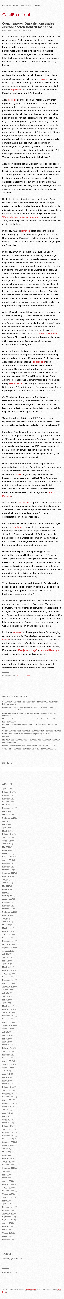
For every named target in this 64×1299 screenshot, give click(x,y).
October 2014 (7, 983)
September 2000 (8, 1217)
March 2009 (6, 1178)
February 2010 (8, 1158)
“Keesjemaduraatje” (27, 650)
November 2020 (8, 808)
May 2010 (6, 1152)
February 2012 (8, 1087)
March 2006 (6, 1200)
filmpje (5, 639)
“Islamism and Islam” (48, 333)
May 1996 (6, 1230)
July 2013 (6, 1032)
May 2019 (6, 824)
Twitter (18, 675)
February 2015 (8, 970)
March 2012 (6, 1084)
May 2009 (6, 1174)
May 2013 (6, 1038)
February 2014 (8, 1009)
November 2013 (8, 1019)
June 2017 (6, 883)
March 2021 (6, 805)
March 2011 (6, 1123)
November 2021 (8, 802)
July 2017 (6, 879)
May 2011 (6, 1116)
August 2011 (7, 1106)
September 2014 (8, 986)
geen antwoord (16, 383)
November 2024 (8, 795)
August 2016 (7, 915)
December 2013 (8, 1016)
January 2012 (7, 1090)
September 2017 (8, 873)
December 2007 (8, 1191)
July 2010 (6, 1149)
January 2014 (7, 1012)
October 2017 (7, 870)
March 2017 (6, 892)
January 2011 (7, 1129)
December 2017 (8, 863)
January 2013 (7, 1051)
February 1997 (8, 1226)
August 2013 (7, 1029)
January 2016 (7, 935)
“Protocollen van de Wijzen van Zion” (20, 217)
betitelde (12, 100)
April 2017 (6, 889)
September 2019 (8, 818)
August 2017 (7, 876)
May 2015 (6, 960)
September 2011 (8, 1103)
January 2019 (7, 837)
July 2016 (6, 918)
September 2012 (8, 1064)
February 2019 (8, 834)
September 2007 (8, 1197)
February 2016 (8, 931)
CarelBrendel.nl (16, 14)
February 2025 (8, 792)
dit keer (18, 474)
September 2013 (8, 1025)
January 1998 (7, 1223)
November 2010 (8, 1136)
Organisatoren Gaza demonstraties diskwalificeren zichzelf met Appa (28, 25)
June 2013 (6, 1035)
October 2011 (7, 1100)
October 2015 (7, 944)
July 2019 (6, 821)
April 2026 (6, 789)
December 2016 (8, 902)
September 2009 (8, 1168)
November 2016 (8, 905)
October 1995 (7, 1233)
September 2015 (8, 948)
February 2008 (8, 1184)
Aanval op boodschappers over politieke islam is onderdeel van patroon (29, 748)
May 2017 (6, 886)
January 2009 (7, 1181)
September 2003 (8, 1213)
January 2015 (7, 973)
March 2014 (6, 1006)
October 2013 (7, 1022)
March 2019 (6, 831)
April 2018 (6, 850)
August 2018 (7, 840)
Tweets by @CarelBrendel (12, 1259)
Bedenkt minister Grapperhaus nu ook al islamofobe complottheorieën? (29, 745)
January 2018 (7, 860)
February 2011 (7, 1126)
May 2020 (6, 811)
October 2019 (7, 815)
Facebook (27, 675)
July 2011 (5, 1110)
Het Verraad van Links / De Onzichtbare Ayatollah (21, 5)
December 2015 (8, 938)
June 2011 (6, 1113)
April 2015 (6, 964)
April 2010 (6, 1155)
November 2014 (8, 980)
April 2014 (6, 1003)
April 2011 (6, 1119)
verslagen (17, 632)
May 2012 (6, 1077)
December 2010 (8, 1132)
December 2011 (8, 1093)
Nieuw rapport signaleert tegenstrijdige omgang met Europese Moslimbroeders (31, 730)
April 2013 (6, 1041)
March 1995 (6, 1236)
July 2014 (6, 993)
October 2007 (7, 1194)
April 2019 (6, 828)
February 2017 (8, 896)
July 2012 (6, 1071)
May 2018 (6, 847)
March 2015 (6, 967)
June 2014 (6, 996)
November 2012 (8, 1058)
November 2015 (8, 941)
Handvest (25, 231)
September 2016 (8, 912)
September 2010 (8, 1142)
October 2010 (7, 1139)
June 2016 (6, 922)
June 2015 (6, 957)
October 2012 (7, 1061)
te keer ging (39, 362)
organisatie (16, 89)
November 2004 (8, 1207)
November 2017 (8, 866)
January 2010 (7, 1161)
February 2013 (8, 1048)
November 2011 (8, 1097)
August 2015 (7, 951)
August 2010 (7, 1145)
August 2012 (7, 1068)
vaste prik (44, 79)
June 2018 (6, 844)
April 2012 (6, 1080)
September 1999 (8, 1220)
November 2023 (8, 798)
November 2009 (8, 1165)
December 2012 (8, 1054)
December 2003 (8, 1210)
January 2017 (7, 899)
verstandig (18, 527)
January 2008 (7, 1187)
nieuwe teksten (25, 502)
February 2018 (8, 857)
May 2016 (6, 925)
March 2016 (6, 928)
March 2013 (6, 1045)
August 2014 (7, 990)
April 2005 (6, 1204)
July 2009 (6, 1171)
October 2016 (7, 909)
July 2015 (6, 954)
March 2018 (6, 854)
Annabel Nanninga (50, 650)
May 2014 (6, 999)
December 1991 (8, 1239)
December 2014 (8, 977)
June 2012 (6, 1074)
